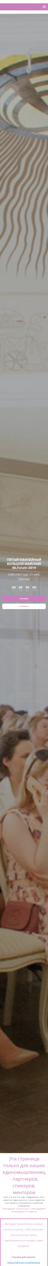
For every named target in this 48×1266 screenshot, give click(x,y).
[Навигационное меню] (44, 7)
